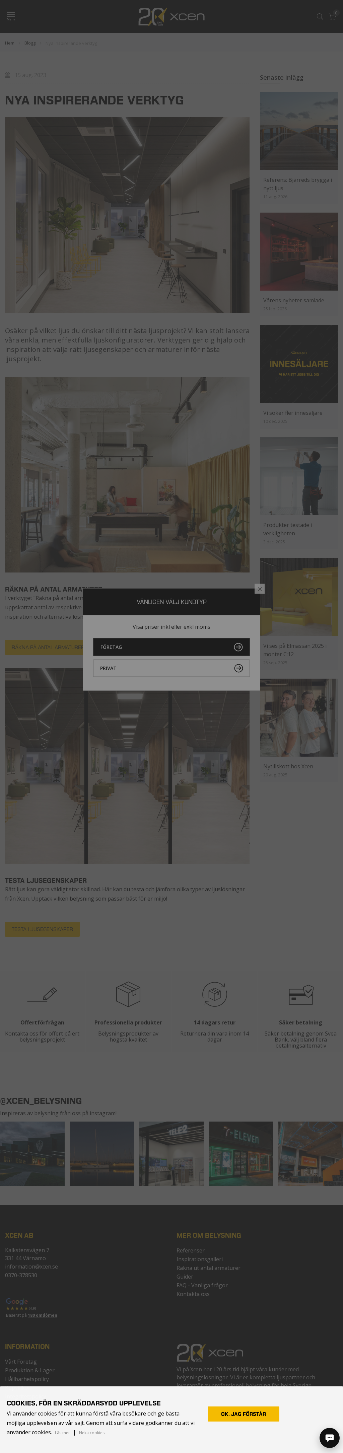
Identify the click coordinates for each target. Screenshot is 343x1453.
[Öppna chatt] (330, 1438)
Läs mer (62, 1433)
